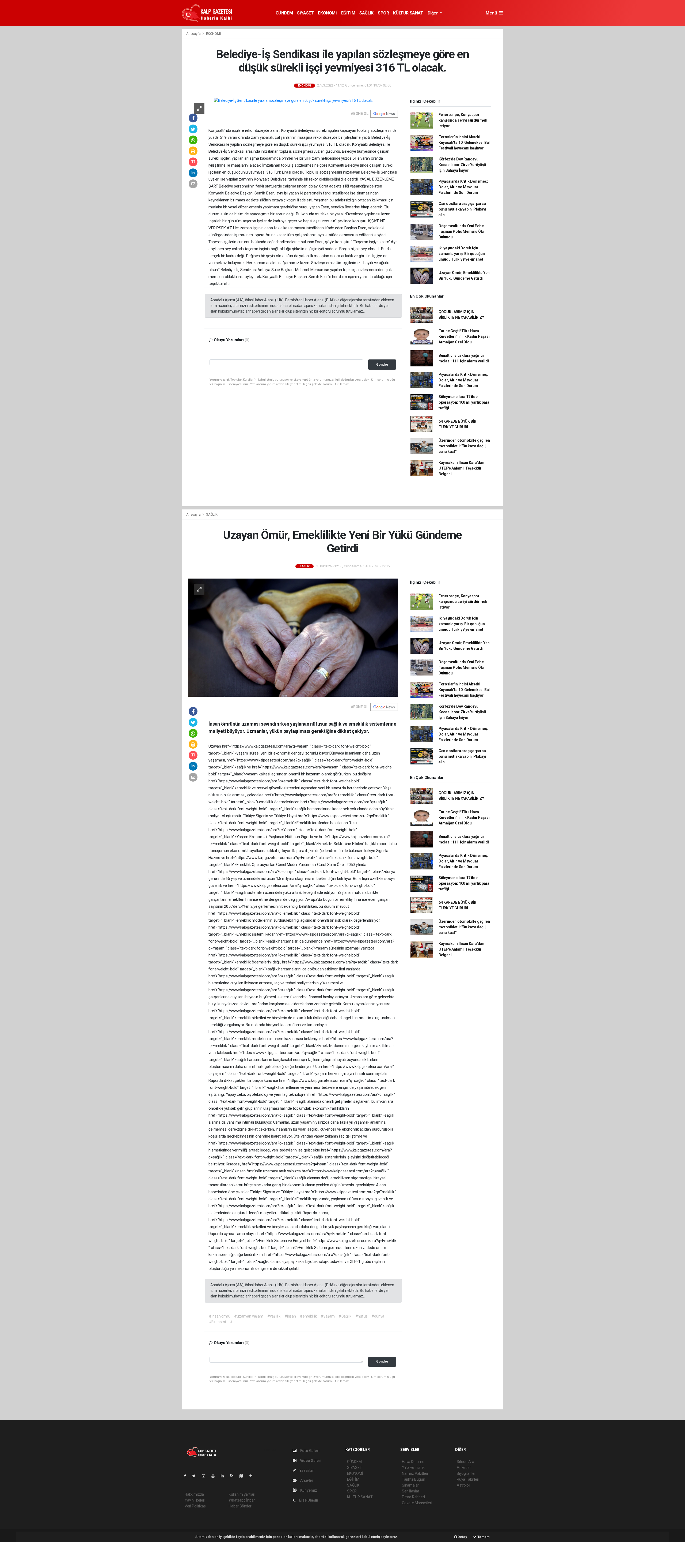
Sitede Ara (465, 1462)
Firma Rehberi (413, 1497)
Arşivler (306, 1480)
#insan (290, 1316)
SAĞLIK (366, 13)
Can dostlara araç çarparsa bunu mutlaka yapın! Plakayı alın (462, 209)
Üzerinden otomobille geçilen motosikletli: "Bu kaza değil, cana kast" (464, 446)
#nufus (361, 1316)
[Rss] (234, 1476)
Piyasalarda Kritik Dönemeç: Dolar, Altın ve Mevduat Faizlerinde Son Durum (463, 187)
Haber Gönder (240, 1506)
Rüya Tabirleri (468, 1479)
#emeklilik (308, 1316)
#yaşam (328, 1316)
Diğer (433, 13)
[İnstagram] (206, 1476)
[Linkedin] (224, 1476)
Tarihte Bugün (413, 1479)
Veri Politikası (195, 1506)
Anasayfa (193, 34)
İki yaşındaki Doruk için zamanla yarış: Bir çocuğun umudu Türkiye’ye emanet (462, 253)
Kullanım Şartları (242, 1494)
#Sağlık (345, 1316)
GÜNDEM (284, 13)
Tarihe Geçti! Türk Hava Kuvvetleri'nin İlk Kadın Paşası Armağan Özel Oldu (464, 336)
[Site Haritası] (243, 1476)
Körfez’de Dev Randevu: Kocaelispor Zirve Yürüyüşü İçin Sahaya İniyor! (462, 164)
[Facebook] (187, 1476)
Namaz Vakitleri (415, 1473)
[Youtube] (215, 1476)
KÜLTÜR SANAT (408, 13)
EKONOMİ (327, 13)
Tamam (483, 1537)
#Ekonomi (217, 1322)
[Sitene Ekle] (253, 1476)
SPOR (383, 13)
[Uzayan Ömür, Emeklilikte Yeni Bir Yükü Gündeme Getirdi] (293, 637)
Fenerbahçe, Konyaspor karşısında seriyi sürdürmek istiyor (463, 120)
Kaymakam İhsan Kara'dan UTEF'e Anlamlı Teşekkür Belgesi (461, 468)
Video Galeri (310, 1460)
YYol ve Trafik (413, 1467)
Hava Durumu (413, 1462)
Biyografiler (466, 1473)
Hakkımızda (194, 1494)
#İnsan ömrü (219, 1316)
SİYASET (305, 13)
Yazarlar (306, 1470)
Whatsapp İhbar (242, 1500)
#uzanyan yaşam (248, 1316)
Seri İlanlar (410, 1491)
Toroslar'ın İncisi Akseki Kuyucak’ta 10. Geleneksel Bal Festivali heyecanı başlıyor (464, 142)
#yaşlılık (273, 1316)
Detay (462, 1537)
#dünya (377, 1316)
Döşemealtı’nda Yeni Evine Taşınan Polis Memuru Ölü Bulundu (461, 231)
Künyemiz (308, 1490)
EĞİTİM (348, 13)
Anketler (464, 1467)
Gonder (382, 364)
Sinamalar (410, 1485)
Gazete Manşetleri (417, 1503)
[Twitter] (196, 1476)
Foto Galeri (309, 1451)
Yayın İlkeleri (195, 1500)
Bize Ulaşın (308, 1500)
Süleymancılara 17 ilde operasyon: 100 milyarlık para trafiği (464, 402)
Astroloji (463, 1485)
